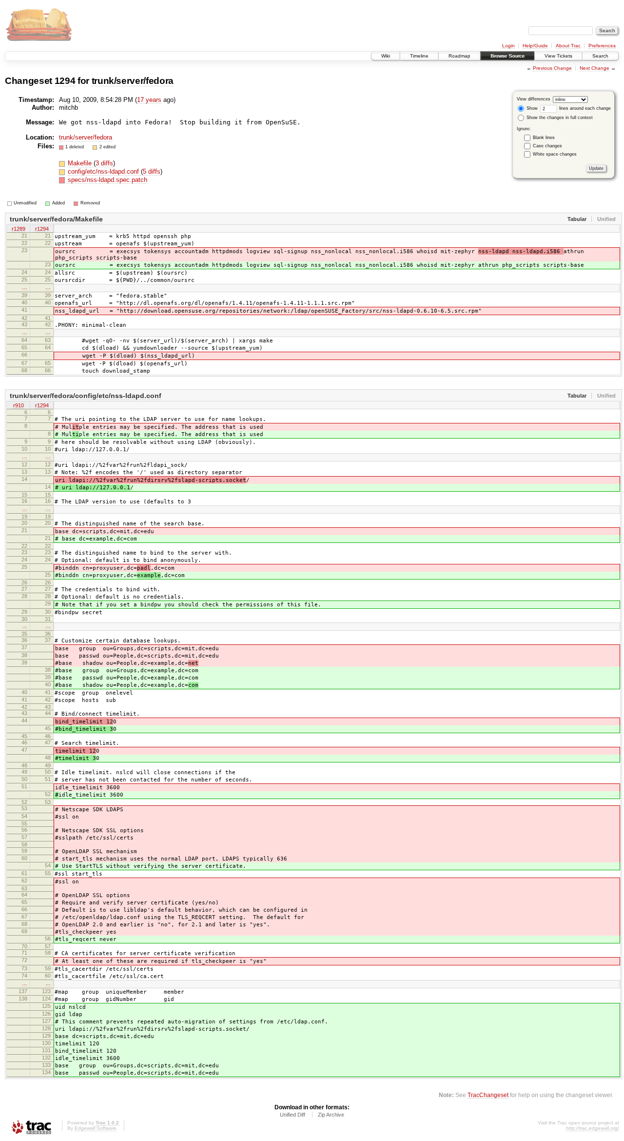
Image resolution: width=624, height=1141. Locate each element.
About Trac (568, 45)
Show (531, 108)
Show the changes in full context (559, 117)
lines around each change (584, 108)
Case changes (547, 145)
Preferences (602, 45)
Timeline (419, 56)
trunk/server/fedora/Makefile (56, 219)
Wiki (385, 56)
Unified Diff (292, 1115)
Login (508, 45)
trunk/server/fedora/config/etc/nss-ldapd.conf (85, 396)
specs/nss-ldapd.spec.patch (107, 179)
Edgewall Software (96, 1128)
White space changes (555, 154)
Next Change (594, 68)
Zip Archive (331, 1115)
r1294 (42, 229)
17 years (149, 99)
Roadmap (459, 56)
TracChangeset (488, 1095)
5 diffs (151, 171)
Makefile (81, 163)
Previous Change (552, 68)
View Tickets (558, 56)
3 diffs (104, 163)
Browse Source (507, 56)
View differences (533, 99)
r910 (18, 405)
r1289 (18, 229)
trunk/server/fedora (133, 81)
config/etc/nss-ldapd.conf (104, 171)
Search (600, 56)
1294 (65, 81)
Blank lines (544, 137)
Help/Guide (535, 45)
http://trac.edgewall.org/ (592, 1128)
